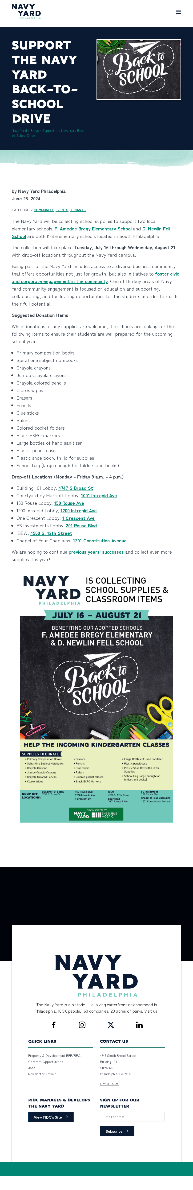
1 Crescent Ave (78, 517)
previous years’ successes (96, 551)
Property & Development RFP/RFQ (54, 1055)
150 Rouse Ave (69, 502)
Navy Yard (19, 130)
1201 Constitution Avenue (100, 540)
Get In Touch (109, 1083)
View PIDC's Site (48, 1117)
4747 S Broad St (75, 487)
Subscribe (114, 1131)
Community (44, 209)
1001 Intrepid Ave (99, 495)
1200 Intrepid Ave (78, 510)
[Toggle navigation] (178, 11)
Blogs (35, 130)
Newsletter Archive (42, 1073)
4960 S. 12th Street (51, 532)
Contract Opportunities (45, 1061)
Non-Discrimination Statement (72, 1178)
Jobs (31, 1067)
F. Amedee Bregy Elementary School (93, 228)
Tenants (78, 209)
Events (62, 209)
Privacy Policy (37, 1178)
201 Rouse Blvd (81, 525)
